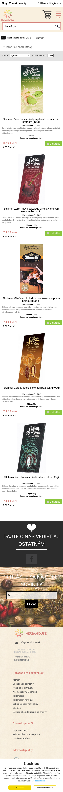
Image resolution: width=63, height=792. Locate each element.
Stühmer (40, 38)
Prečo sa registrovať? (23, 688)
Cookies (17, 708)
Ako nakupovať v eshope (25, 692)
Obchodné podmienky (23, 684)
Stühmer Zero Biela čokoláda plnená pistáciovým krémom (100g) (31, 120)
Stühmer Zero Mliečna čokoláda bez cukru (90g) (32, 387)
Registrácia (55, 3)
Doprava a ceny (20, 730)
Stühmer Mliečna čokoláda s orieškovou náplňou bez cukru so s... (31, 299)
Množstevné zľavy (21, 738)
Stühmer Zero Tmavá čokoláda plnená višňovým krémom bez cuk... (31, 210)
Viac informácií (39, 781)
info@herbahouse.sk (30, 642)
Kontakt (16, 680)
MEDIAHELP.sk (21, 660)
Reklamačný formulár (23, 700)
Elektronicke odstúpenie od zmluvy (30, 712)
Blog (4, 3)
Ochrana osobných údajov (25, 704)
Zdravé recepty (17, 3)
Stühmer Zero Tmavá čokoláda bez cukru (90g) (31, 477)
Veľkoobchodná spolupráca (26, 734)
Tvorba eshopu (22, 656)
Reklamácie (18, 696)
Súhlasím (20, 787)
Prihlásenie (43, 3)
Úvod (28, 38)
